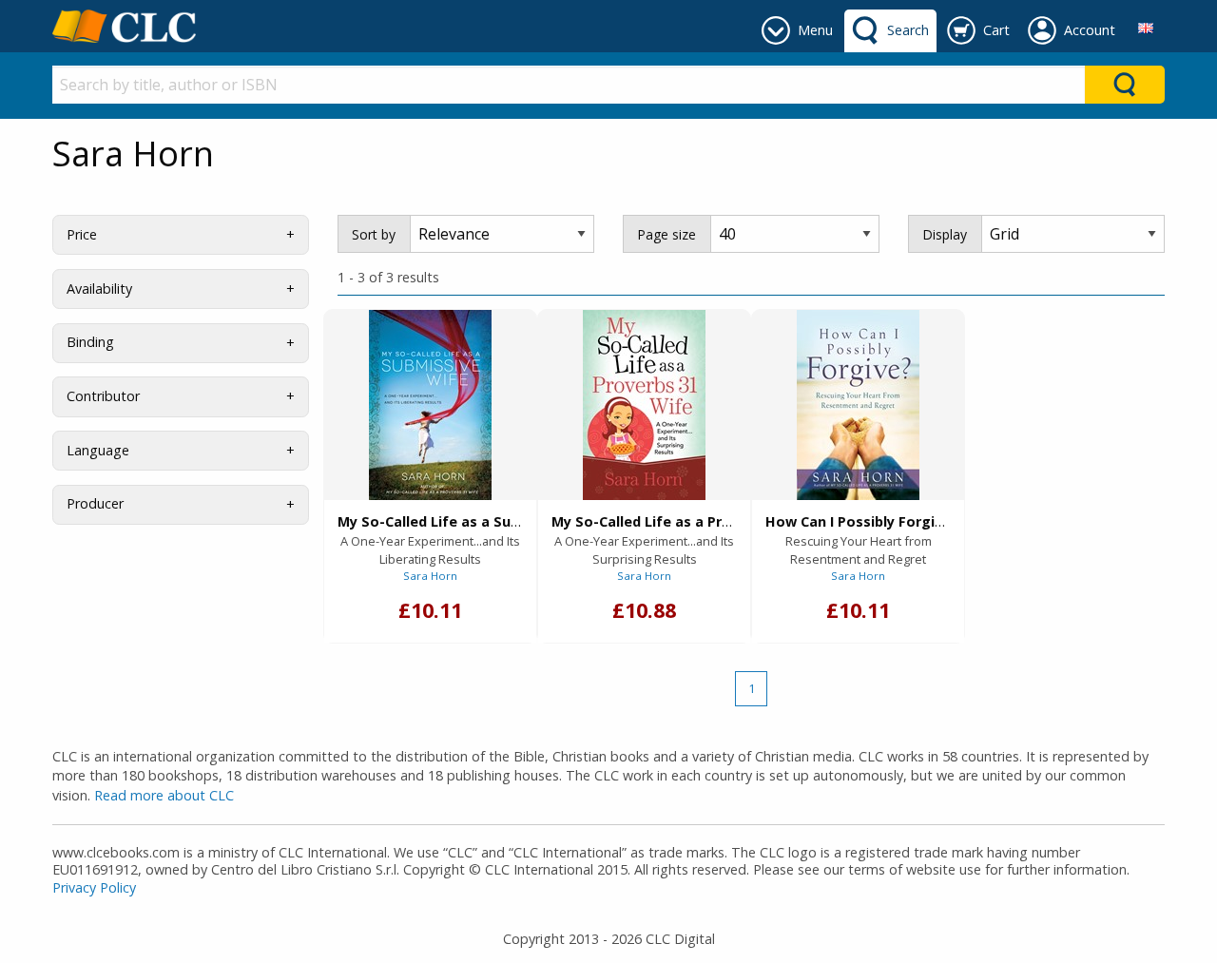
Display (944, 234)
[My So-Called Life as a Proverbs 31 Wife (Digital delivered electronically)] (644, 405)
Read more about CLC (164, 795)
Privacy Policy (94, 887)
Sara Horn (430, 575)
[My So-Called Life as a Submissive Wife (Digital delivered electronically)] (430, 405)
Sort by (374, 234)
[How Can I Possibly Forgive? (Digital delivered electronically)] (858, 405)
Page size (666, 234)
